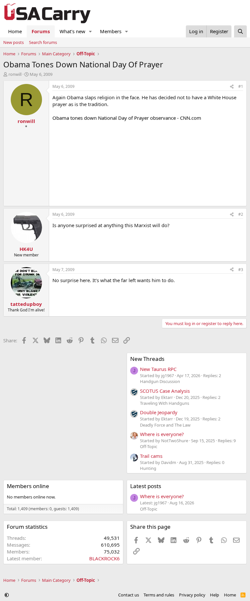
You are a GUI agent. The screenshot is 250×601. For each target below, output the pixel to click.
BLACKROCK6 (104, 558)
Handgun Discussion (160, 381)
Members (110, 31)
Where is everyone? (162, 434)
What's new (72, 31)
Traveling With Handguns (164, 403)
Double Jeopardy (158, 412)
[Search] (240, 31)
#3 (240, 269)
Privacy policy (192, 595)
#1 (240, 86)
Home (15, 31)
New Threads (147, 358)
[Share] (232, 86)
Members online (28, 486)
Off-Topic (148, 446)
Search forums (43, 42)
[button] (90, 31)
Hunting (148, 468)
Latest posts (145, 486)
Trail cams (151, 456)
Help (214, 595)
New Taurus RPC (158, 369)
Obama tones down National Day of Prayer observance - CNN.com (126, 118)
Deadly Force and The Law (165, 425)
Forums (41, 31)
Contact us (128, 595)
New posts (13, 42)
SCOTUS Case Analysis (165, 391)
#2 (240, 214)
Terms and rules (159, 595)
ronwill (14, 74)
